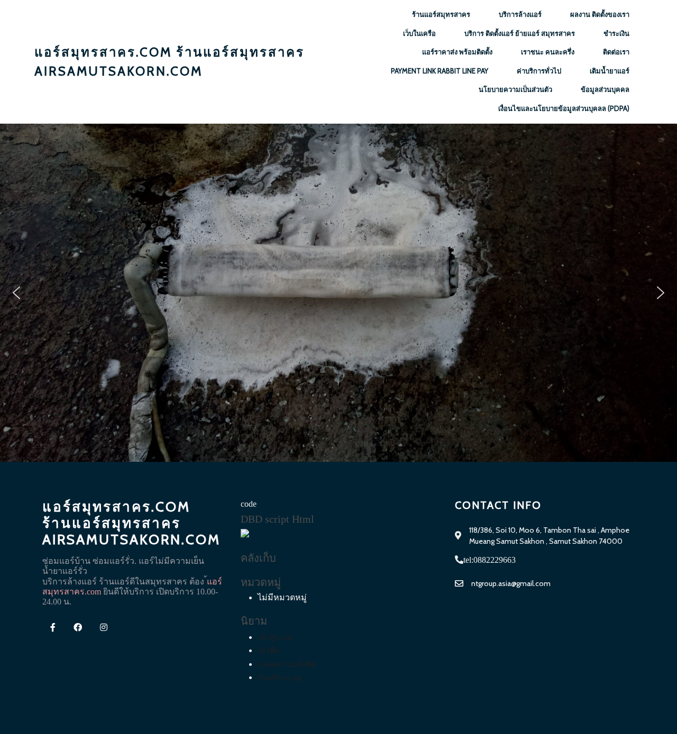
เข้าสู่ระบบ (275, 638)
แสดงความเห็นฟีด (287, 664)
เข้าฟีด (269, 651)
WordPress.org (279, 678)
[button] (16, 292)
